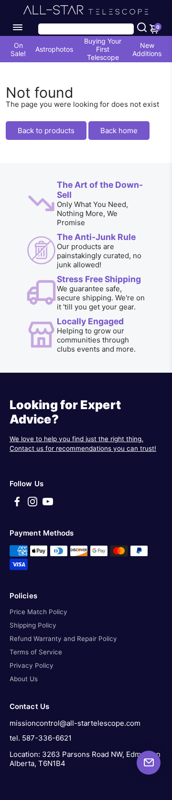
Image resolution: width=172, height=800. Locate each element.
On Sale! (18, 49)
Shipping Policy (33, 625)
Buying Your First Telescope (102, 49)
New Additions (146, 49)
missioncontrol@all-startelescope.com (75, 723)
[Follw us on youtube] (48, 504)
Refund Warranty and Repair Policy (63, 638)
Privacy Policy (32, 665)
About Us (24, 679)
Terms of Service (36, 652)
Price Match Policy (38, 612)
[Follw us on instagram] (32, 504)
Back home (119, 130)
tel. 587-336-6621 (41, 738)
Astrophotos (54, 49)
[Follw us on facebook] (17, 504)
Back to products (46, 130)
